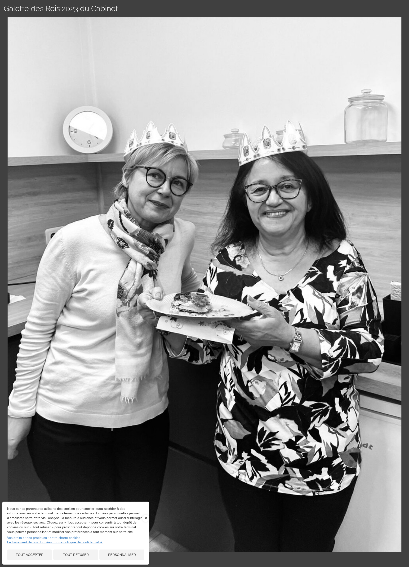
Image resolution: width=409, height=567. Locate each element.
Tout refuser (76, 555)
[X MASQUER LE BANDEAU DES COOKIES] (146, 520)
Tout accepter (30, 555)
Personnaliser (122, 555)
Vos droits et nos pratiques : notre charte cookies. (44, 538)
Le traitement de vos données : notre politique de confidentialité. (55, 542)
